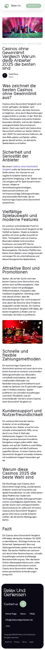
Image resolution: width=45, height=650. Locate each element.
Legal (31, 642)
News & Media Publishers (13, 44)
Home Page (11, 613)
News (23, 613)
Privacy (17, 642)
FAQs (32, 613)
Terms (24, 642)
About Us (8, 642)
